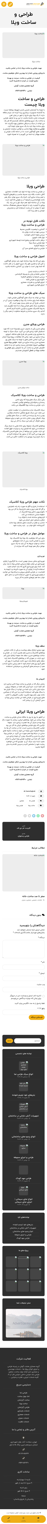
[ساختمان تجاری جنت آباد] (11, 1274)
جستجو (9, 1041)
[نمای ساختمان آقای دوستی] (11, 1261)
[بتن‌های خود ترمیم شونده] (23, 1086)
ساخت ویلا (23, 1403)
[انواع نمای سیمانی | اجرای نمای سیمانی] (23, 1190)
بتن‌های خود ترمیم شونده (23, 1095)
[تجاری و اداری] (11, 1286)
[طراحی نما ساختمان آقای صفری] (35, 1274)
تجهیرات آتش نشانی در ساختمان (23, 1115)
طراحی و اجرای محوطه (23, 1157)
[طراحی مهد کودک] (23, 1170)
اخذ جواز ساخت (23, 1396)
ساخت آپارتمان (24, 1400)
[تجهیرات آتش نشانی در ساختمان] (23, 1107)
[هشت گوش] (35, 4)
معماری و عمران (26, 900)
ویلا (37, 134)
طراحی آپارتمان (23, 1407)
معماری (22, 801)
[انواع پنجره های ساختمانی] (23, 1128)
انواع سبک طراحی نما (23, 1074)
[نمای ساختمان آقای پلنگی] (23, 1261)
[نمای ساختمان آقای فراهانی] (23, 1286)
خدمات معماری (23, 1414)
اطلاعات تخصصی (37, 900)
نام (43, 962)
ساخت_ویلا (31, 806)
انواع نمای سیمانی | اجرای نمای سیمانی (24, 1200)
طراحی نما (32, 801)
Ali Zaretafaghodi (29, 791)
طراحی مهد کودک (23, 1178)
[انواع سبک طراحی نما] (23, 1065)
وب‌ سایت (41, 984)
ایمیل (42, 973)
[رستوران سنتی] (23, 1274)
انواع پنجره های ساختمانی (23, 1136)
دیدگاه (41, 937)
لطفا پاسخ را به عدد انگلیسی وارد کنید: (29, 1003)
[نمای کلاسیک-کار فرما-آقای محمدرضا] (35, 1286)
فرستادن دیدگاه (36, 1017)
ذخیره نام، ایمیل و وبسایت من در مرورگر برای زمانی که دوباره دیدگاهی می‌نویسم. (25, 997)
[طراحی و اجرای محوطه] (23, 1149)
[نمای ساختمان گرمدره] (35, 1261)
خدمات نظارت (23, 1422)
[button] (4, 4)
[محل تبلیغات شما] (23, 1323)
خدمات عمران (23, 1418)
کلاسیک (22, 405)
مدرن (30, 308)
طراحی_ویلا (19, 806)
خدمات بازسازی (23, 1411)
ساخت (42, 134)
